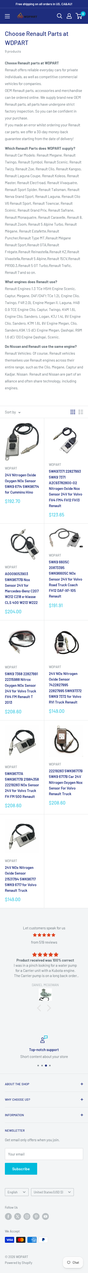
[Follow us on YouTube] (45, 1216)
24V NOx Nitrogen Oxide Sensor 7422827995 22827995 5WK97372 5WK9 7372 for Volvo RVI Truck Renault (65, 687)
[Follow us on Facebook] (8, 1216)
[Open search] (59, 16)
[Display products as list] (81, 412)
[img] (44, 934)
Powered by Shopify (18, 1263)
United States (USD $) (48, 1192)
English (13, 1192)
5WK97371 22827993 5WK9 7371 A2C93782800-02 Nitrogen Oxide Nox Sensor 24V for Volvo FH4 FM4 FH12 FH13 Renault (65, 488)
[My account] (69, 16)
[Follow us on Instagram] (26, 1216)
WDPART (11, 468)
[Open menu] (7, 16)
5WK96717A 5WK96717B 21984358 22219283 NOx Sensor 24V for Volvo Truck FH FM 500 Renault (22, 785)
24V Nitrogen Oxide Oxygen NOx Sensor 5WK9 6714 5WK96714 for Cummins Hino (22, 483)
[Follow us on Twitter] (17, 1216)
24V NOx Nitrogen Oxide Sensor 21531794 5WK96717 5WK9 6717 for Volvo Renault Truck (20, 879)
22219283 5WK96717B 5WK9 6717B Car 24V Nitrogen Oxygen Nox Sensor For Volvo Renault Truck (66, 782)
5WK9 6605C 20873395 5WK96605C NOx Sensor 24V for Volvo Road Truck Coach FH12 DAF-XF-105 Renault (65, 579)
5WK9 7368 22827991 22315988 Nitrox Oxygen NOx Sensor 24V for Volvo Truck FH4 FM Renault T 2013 (21, 688)
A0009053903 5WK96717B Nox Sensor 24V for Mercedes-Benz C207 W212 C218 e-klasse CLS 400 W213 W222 (22, 587)
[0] (79, 16)
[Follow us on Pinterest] (36, 1216)
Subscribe (21, 1168)
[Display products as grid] (73, 412)
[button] (40, 1007)
